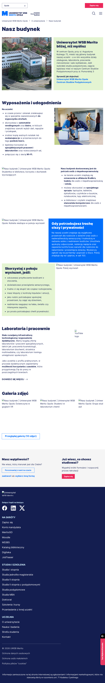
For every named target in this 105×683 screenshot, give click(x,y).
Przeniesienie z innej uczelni (17, 609)
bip (57, 508)
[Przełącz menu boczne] (101, 13)
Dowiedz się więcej (13, 379)
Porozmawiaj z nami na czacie (18, 470)
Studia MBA (8, 594)
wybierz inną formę (25, 476)
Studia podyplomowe (13, 589)
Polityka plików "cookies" (14, 663)
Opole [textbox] (6, 5)
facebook (4, 508)
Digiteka (6, 552)
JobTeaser (7, 557)
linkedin (13, 508)
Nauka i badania (10, 627)
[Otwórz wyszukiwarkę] (94, 13)
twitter (22, 508)
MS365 (6, 542)
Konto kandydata (11, 527)
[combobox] (15, 5)
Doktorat (7, 599)
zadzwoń (6, 476)
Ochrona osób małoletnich (15, 658)
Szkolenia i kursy (11, 604)
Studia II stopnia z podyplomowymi (21, 584)
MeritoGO (7, 532)
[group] (20, 415)
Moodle (6, 537)
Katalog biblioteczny (13, 547)
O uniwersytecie (10, 622)
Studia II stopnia (10, 579)
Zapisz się (94, 5)
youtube (39, 508)
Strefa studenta (10, 632)
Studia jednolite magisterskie (17, 574)
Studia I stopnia (10, 569)
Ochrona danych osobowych (16, 653)
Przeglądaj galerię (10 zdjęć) (21, 436)
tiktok (48, 508)
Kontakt (6, 637)
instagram (30, 508)
